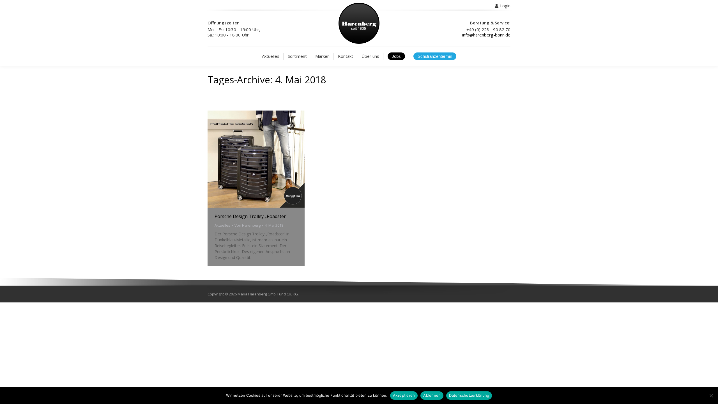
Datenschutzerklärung (469, 395)
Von (247, 225)
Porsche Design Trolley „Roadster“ (251, 216)
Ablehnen (432, 395)
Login (505, 5)
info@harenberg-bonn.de (486, 35)
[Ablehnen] (711, 395)
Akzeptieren (404, 395)
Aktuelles (222, 225)
